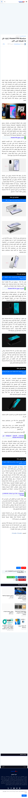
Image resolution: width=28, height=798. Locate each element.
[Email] (17, 580)
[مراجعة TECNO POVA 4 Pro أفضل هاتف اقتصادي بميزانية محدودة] (20, 591)
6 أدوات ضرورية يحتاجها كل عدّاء (8, 596)
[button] (26, 2)
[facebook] (20, 788)
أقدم (3, 766)
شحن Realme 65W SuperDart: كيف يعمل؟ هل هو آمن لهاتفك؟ (14, 372)
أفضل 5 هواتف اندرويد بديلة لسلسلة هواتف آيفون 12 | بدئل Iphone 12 (14, 462)
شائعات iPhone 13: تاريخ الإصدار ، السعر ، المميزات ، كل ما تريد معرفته (14, 278)
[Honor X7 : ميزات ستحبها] (20, 621)
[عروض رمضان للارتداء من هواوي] (7, 606)
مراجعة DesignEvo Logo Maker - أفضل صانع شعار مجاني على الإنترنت (7, 627)
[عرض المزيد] (14, 580)
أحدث (24, 766)
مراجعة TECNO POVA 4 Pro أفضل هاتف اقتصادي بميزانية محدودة (21, 597)
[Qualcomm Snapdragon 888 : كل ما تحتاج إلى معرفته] (20, 606)
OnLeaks (14, 533)
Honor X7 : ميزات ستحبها (22, 627)
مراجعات (17, 36)
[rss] (8, 788)
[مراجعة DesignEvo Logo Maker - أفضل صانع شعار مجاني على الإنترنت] (7, 621)
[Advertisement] (14, 19)
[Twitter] (16, 577)
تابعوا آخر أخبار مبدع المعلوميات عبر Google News (14, 572)
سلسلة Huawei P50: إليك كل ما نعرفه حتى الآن (16, 200)
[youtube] (14, 788)
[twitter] (17, 788)
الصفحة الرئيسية (23, 36)
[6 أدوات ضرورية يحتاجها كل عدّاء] (7, 591)
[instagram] (11, 788)
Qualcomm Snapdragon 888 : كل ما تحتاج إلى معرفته (20, 613)
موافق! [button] (24, 795)
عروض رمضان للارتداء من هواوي (8, 612)
